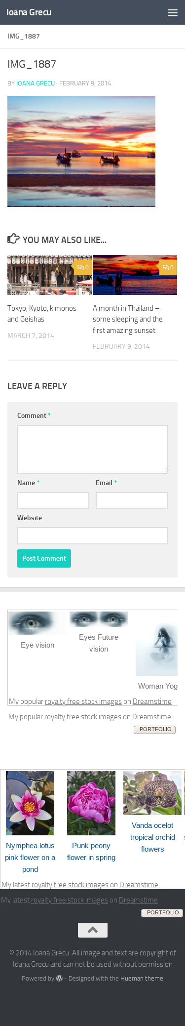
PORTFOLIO (156, 729)
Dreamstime (152, 701)
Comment (34, 415)
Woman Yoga (160, 686)
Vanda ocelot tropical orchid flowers (152, 837)
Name (28, 483)
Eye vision (37, 645)
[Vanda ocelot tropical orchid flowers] (152, 812)
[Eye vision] (37, 632)
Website (29, 518)
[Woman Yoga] (160, 673)
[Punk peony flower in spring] (91, 832)
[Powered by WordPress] (59, 978)
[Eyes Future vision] (99, 624)
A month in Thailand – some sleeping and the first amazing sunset (128, 319)
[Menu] (172, 12)
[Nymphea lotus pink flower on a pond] (30, 832)
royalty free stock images (83, 701)
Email (106, 483)
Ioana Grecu (28, 12)
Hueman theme (141, 978)
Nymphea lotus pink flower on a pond (30, 857)
